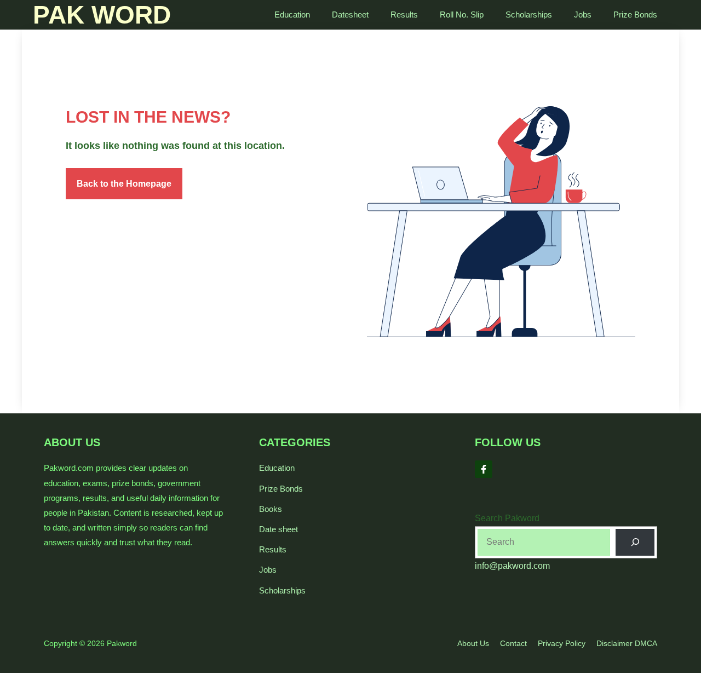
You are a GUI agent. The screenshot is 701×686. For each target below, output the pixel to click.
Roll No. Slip (462, 14)
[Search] (635, 542)
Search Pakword (507, 518)
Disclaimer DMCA (626, 643)
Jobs (582, 14)
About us (473, 643)
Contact (513, 643)
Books (270, 509)
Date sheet (278, 529)
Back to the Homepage (124, 183)
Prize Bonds (635, 14)
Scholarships (528, 14)
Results (404, 14)
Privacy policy (561, 643)
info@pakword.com (512, 565)
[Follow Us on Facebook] (483, 469)
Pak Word (102, 15)
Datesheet (350, 14)
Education (292, 14)
